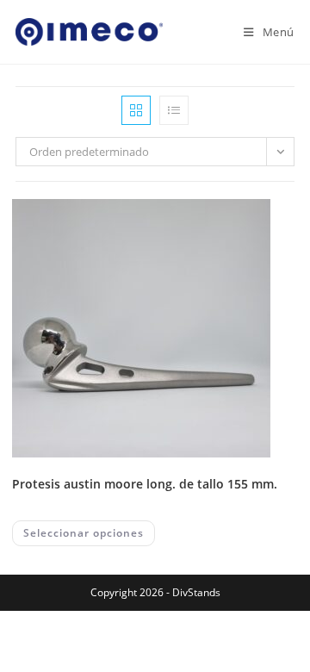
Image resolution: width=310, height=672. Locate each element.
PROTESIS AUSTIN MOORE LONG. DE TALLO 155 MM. (144, 484)
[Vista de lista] (174, 110)
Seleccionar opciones (83, 533)
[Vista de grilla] (136, 110)
